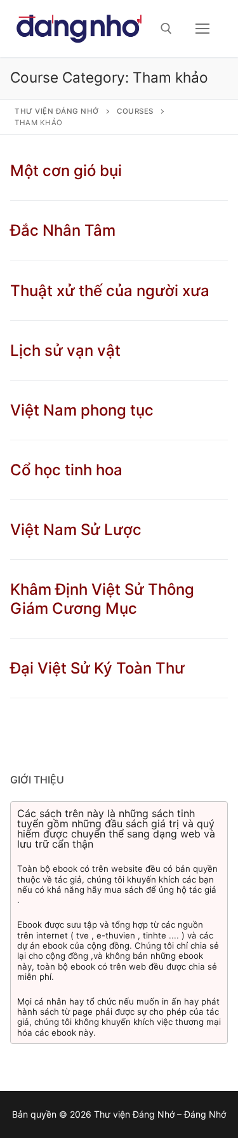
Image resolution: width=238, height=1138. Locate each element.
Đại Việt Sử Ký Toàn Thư (97, 668)
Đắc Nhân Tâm (63, 230)
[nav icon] (202, 28)
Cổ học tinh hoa (66, 470)
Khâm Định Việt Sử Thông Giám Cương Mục (102, 598)
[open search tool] (166, 28)
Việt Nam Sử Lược (76, 529)
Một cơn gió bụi (66, 170)
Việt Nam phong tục (82, 410)
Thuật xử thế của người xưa (109, 290)
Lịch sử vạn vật (65, 350)
